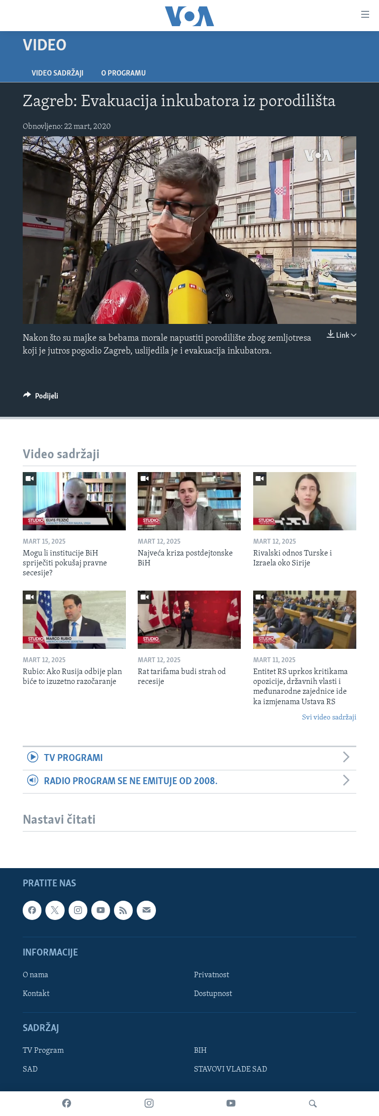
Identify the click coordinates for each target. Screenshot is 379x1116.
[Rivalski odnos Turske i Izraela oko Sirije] (304, 501)
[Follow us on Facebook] (32, 910)
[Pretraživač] (313, 1103)
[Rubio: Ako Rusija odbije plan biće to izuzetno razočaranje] (74, 620)
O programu (123, 74)
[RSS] (123, 910)
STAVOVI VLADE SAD (230, 1070)
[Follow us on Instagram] (78, 910)
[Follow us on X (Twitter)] (54, 910)
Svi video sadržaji (329, 717)
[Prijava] (146, 910)
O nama (35, 975)
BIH (200, 1051)
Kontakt (36, 994)
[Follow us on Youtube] (100, 910)
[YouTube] (231, 1103)
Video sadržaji (57, 74)
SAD (30, 1070)
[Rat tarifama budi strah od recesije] (189, 620)
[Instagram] (149, 1103)
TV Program (43, 1051)
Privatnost (211, 975)
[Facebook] (66, 1103)
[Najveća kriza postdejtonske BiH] (189, 501)
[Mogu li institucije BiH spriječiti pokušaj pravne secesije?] (74, 501)
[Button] (40, 398)
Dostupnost (213, 994)
